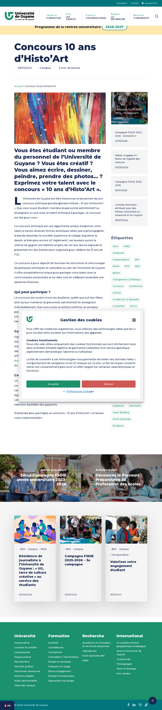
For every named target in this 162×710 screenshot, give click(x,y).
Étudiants (118, 425)
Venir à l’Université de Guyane (128, 653)
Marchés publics (23, 666)
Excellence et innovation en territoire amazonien (96, 644)
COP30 (117, 292)
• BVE (22, 549)
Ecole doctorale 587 (93, 655)
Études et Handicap (59, 661)
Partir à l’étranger (126, 668)
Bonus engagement (59, 671)
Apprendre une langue (61, 680)
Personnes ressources (27, 671)
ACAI (115, 246)
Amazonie (118, 253)
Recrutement (22, 661)
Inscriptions (55, 652)
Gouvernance (22, 642)
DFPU (133, 306)
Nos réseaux (123, 673)
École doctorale (122, 419)
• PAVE (43, 549)
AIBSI (127, 246)
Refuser (109, 384)
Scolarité (53, 642)
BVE (137, 266)
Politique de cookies (79, 391)
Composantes (22, 652)
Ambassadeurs (121, 259)
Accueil (18, 86)
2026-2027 (114, 27)
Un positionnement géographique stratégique (131, 644)
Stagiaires (118, 405)
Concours (118, 286)
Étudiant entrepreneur (61, 676)
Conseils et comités (25, 647)
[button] (134, 320)
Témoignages (124, 664)
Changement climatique (126, 279)
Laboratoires (89, 651)
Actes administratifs (25, 680)
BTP (127, 266)
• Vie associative (119, 554)
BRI (137, 259)
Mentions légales (24, 676)
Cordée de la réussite (126, 299)
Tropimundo (123, 659)
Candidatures (55, 647)
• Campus (44, 67)
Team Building (121, 412)
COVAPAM (119, 306)
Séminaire (135, 405)
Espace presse (22, 657)
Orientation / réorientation (63, 657)
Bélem (116, 272)
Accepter (53, 384)
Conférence (135, 286)
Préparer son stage (59, 666)
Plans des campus (24, 685)
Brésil (116, 266)
